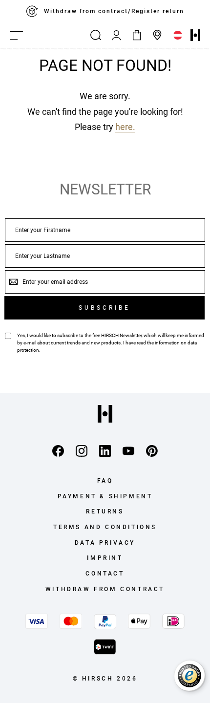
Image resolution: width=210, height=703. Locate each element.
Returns (105, 511)
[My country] (178, 35)
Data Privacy (105, 542)
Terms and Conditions (105, 527)
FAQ (105, 480)
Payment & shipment (105, 496)
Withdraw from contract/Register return (114, 11)
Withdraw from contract (105, 589)
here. (125, 127)
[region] (105, 11)
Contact (104, 573)
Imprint (105, 557)
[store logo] (195, 35)
